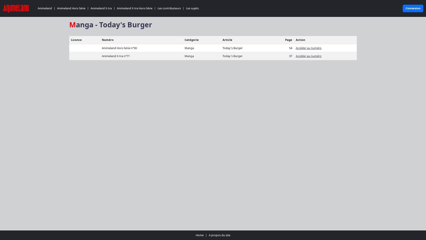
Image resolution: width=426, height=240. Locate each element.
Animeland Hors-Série (71, 8)
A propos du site (219, 235)
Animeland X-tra (101, 8)
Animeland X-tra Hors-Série (134, 8)
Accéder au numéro (308, 48)
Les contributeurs (169, 8)
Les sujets (192, 8)
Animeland (45, 8)
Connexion (413, 8)
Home (200, 235)
